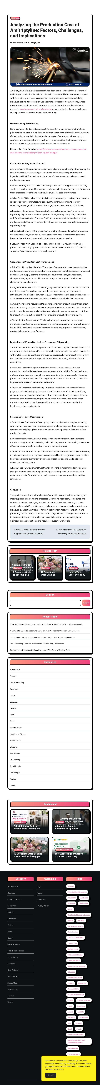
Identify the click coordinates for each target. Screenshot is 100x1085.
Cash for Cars (73, 932)
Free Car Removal (84, 1000)
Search (50, 594)
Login (39, 886)
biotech (70, 920)
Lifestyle (13, 747)
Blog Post (41, 899)
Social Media (15, 766)
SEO (69, 1023)
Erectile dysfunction (75, 978)
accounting (72, 898)
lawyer (70, 1012)
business (81, 920)
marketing (71, 1017)
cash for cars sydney (75, 938)
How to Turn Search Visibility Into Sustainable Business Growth (77, 576)
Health (70, 1006)
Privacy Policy (43, 906)
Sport (70, 1029)
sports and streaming (76, 1035)
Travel (12, 785)
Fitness (70, 1000)
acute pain (84, 898)
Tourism (13, 779)
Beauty (70, 909)
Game (12, 721)
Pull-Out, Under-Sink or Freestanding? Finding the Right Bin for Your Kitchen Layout (46, 624)
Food (12, 714)
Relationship (15, 759)
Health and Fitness (18, 734)
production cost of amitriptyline (27, 43)
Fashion (13, 708)
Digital (12, 695)
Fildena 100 (82, 983)
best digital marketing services (79, 915)
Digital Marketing (74, 960)
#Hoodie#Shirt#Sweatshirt (77, 892)
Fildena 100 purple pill (76, 995)
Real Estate (15, 753)
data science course (75, 955)
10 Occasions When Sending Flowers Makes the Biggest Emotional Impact (42, 637)
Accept (51, 1075)
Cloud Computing (17, 682)
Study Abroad (73, 1048)
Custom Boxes (73, 949)
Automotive (84, 903)
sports (79, 1029)
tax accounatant (73, 1054)
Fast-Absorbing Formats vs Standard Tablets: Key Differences (37, 643)
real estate (84, 1017)
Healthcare (81, 1006)
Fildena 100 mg (73, 989)
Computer (14, 689)
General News (16, 727)
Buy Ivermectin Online (75, 926)
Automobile (15, 669)
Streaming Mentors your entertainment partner (76, 1041)
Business (15, 18)
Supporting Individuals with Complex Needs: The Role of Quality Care (40, 650)
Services (79, 1023)
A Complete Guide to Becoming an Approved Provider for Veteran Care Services (45, 631)
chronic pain (72, 943)
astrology (71, 903)
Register (40, 893)
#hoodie (71, 886)
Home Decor (15, 740)
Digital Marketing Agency (76, 966)
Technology (15, 772)
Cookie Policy (58, 1069)
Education (14, 702)
